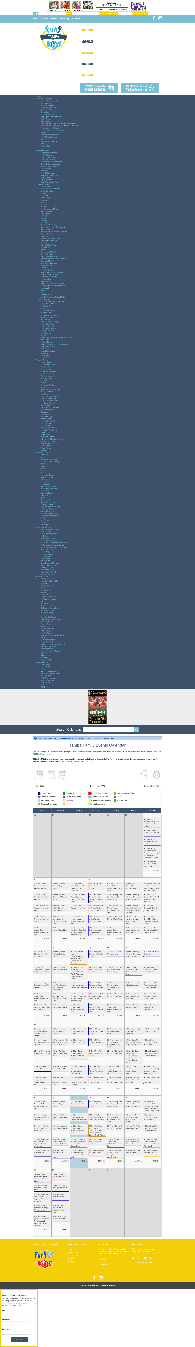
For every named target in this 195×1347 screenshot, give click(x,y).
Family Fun (45, 793)
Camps (38, 96)
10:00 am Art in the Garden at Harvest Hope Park (132, 930)
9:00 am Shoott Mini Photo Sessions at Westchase (41, 1128)
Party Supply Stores (48, 428)
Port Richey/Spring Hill (140, 13)
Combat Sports (46, 590)
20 (108, 1025)
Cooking (43, 468)
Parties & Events (42, 360)
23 (35, 1097)
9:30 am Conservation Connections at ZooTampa (152, 1007)
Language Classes (47, 493)
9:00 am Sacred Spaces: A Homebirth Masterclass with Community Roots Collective (41, 1221)
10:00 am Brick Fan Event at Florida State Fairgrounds (42, 1007)
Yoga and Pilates (46, 660)
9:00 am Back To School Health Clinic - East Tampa (151, 864)
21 (126, 1025)
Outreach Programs (48, 502)
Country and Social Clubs (50, 207)
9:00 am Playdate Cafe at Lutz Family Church (96, 954)
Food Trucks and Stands (49, 400)
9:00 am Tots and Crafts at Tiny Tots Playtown (58, 886)
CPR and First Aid (47, 317)
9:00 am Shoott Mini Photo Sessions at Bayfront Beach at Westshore (41, 1142)
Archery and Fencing (48, 579)
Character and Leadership (50, 461)
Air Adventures (46, 186)
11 (71, 948)
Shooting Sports (46, 633)
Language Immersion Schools (51, 116)
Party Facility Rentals (48, 421)
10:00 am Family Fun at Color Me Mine (41, 1068)
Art (42, 457)
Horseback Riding (47, 612)
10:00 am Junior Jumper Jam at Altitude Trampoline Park (96, 898)
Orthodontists (45, 340)
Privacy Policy (73, 1255)
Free (68, 804)
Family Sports (45, 594)
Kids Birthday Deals (47, 409)
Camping (44, 204)
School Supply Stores (48, 565)
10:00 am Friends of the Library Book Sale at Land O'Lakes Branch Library (78, 931)
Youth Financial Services (49, 182)
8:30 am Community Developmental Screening (132, 1031)
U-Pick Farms (45, 687)
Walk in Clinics (46, 358)
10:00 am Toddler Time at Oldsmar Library (58, 1196)
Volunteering (45, 524)
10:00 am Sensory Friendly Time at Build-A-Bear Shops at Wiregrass (79, 887)
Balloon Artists (46, 367)
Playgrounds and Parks (49, 256)
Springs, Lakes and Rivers (50, 274)
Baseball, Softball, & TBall (50, 581)
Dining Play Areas (47, 549)
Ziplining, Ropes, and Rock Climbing (53, 297)
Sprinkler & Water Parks (49, 276)
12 (90, 948)
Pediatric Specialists (48, 346)
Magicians (44, 412)
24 (53, 1097)
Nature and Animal (47, 500)
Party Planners (46, 425)
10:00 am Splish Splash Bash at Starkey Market (58, 908)
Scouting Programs (47, 511)
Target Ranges (46, 281)
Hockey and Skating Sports (50, 608)
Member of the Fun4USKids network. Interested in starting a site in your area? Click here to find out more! (113, 1251)
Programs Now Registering (50, 506)
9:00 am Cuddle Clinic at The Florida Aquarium (151, 1080)
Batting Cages (46, 198)
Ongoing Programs (48, 804)
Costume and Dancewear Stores (52, 545)
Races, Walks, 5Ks (99, 793)
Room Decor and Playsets (50, 563)
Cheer (43, 588)
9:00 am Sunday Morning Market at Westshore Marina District (40, 1105)
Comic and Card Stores (49, 540)
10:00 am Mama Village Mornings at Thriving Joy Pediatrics (79, 985)
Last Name (6, 1329)
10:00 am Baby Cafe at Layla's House (132, 1006)
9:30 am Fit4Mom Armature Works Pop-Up (96, 1042)
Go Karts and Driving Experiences (53, 227)
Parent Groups (46, 168)
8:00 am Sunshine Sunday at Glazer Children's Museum (41, 1187)
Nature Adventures (47, 254)
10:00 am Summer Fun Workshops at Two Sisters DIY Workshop (59, 986)
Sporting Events (47, 800)
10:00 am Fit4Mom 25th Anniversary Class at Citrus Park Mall (78, 1153)
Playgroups (45, 171)
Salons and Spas (47, 265)
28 (126, 1097)
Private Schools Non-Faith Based (52, 130)
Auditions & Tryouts (99, 797)
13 (108, 948)
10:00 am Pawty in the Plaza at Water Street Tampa (79, 1031)
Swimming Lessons (47, 648)
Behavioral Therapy (48, 304)
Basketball (44, 583)
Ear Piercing (45, 552)
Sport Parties (45, 446)
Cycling (43, 592)
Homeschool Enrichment (49, 488)
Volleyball (44, 653)
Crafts (43, 470)
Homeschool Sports (48, 610)
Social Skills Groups (48, 173)
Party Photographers (48, 423)
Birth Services (45, 308)
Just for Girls (45, 491)
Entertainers (45, 394)
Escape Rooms (46, 213)
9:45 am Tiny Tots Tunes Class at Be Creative (95, 886)
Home (35, 18)
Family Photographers (48, 159)
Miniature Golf (46, 247)
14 (126, 948)
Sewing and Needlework (49, 513)
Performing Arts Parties (49, 430)
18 (72, 1025)
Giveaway (76, 18)
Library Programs (73, 797)
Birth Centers (45, 306)
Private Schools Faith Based (51, 128)
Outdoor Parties (46, 419)
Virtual (43, 522)
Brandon (69, 13)
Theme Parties (46, 448)
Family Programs (47, 482)
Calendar (44, 18)
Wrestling (44, 657)
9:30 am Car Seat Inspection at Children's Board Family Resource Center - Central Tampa (131, 1056)
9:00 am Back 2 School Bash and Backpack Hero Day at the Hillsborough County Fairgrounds (152, 852)
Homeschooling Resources (50, 164)
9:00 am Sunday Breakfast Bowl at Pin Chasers (41, 897)
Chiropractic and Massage (50, 315)
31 (53, 1170)
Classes (69, 800)
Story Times (45, 520)
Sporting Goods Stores (49, 567)
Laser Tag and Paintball (49, 240)
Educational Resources (49, 107)
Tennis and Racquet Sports (50, 651)
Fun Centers (45, 222)
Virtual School (45, 146)
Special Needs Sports (48, 639)
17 (53, 1025)
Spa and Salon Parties (48, 441)
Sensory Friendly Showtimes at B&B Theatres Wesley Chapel (40, 1032)
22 (145, 1025)
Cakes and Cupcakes (48, 371)
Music (43, 497)
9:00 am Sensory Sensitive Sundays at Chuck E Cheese (41, 886)
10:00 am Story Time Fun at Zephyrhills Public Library (114, 897)
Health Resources (42, 299)
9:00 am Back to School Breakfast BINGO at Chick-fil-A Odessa (151, 920)
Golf (42, 601)
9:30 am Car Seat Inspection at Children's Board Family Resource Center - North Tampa (96, 1130)
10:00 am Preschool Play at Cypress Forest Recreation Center (78, 898)
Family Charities (46, 155)
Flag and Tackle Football (49, 597)
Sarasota (104, 1262)
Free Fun (44, 220)
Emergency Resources (49, 152)
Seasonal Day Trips (47, 680)
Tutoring (43, 143)
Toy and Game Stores (48, 574)
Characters (44, 380)
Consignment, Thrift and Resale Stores (54, 543)
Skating (43, 267)
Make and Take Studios (49, 245)
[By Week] (51, 775)
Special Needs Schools (49, 137)
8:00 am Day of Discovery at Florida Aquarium (41, 954)
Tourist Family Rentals (48, 572)
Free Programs (46, 484)
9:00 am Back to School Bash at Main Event (151, 841)
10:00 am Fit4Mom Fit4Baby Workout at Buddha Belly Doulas (59, 1141)
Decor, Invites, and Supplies (50, 389)
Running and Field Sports (50, 628)
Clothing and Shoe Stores (50, 538)
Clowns (43, 382)
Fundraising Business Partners (51, 162)
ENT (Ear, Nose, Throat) (49, 322)
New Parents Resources (49, 166)
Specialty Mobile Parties (49, 443)
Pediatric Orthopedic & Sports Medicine (54, 344)
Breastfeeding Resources (50, 310)
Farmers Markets (47, 554)
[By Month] (39, 775)
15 (145, 948)
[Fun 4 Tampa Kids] (53, 37)
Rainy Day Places (47, 261)
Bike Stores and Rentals (49, 533)
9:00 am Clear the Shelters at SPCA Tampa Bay (150, 1152)
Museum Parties (46, 416)
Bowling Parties (46, 369)
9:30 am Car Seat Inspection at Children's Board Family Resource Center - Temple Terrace (77, 957)
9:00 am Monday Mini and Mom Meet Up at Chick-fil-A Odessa (60, 1042)
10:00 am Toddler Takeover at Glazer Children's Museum (96, 985)
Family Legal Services (48, 157)
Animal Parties (46, 362)
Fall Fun (43, 669)
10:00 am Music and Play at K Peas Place (78, 907)
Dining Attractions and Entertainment (54, 547)
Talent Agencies (46, 180)
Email (4, 1310)
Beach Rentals (46, 531)
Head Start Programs (48, 110)
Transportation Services (49, 141)
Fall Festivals (45, 666)
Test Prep (44, 139)
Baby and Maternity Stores (50, 529)
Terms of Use (73, 1252)
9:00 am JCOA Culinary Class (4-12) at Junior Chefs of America (151, 898)
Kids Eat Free (45, 558)
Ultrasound (44, 353)
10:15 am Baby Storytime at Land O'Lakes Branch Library (95, 931)
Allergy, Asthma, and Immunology (52, 301)
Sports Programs (42, 576)
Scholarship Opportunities (50, 134)
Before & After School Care (50, 101)
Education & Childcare (44, 98)
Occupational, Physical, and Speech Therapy (57, 337)
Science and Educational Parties (52, 439)
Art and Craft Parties (48, 364)
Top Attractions (46, 288)
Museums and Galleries (49, 252)
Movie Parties (45, 414)
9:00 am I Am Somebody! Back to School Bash (151, 908)
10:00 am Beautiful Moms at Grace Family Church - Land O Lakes (78, 1081)
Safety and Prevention (48, 509)
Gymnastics (45, 603)
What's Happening (42, 662)
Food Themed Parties (48, 398)
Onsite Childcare (46, 121)
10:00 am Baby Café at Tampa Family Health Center (96, 908)
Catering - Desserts (47, 376)
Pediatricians (45, 349)
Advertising (64, 18)
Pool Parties (45, 434)
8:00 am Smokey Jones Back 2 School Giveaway (151, 832)
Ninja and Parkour (47, 621)
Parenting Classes (47, 504)
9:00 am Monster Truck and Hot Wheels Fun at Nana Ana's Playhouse (133, 909)
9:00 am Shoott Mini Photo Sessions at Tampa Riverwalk (151, 985)
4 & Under (44, 455)
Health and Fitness (47, 606)
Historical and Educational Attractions (54, 231)
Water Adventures (47, 295)
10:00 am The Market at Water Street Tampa (42, 1052)
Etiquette (44, 479)
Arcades (43, 193)
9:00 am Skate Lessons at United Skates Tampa (150, 969)
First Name (6, 1319)
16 (35, 1025)
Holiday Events (123, 800)
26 (90, 1097)
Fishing (43, 218)
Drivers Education (47, 477)
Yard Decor (45, 450)
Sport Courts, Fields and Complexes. (54, 272)
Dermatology (45, 319)
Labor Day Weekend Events (50, 673)
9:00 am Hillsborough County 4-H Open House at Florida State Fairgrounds (152, 1142)
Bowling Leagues (47, 585)
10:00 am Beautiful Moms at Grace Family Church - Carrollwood (114, 1153)
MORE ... (156, 870)
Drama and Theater (48, 475)
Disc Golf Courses (47, 211)
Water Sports (45, 655)
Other (119, 797)
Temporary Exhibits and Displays (52, 283)
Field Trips (44, 216)
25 (72, 1097)
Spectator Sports (46, 270)
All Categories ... (98, 804)
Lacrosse (44, 615)
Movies (43, 249)
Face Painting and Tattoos (50, 396)
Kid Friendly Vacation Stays (50, 238)
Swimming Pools (46, 279)
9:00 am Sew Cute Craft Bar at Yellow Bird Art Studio (150, 996)
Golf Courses (45, 229)
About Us (71, 1258)
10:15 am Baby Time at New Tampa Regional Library (96, 919)
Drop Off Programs (47, 105)
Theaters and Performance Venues (53, 286)
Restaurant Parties (47, 437)
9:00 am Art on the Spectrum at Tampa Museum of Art (41, 1208)
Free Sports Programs (48, 599)
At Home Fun (45, 195)
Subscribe (19, 1340)
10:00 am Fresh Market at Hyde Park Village (41, 919)
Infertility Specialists (48, 331)
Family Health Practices (49, 328)
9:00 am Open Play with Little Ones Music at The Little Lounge (133, 897)
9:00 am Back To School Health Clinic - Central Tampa (151, 930)
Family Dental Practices (49, 326)
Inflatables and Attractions (50, 407)
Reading (43, 132)
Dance (43, 473)
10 (53, 948)
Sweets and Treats (47, 570)
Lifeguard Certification (48, 617)
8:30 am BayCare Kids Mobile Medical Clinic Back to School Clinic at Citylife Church (152, 887)
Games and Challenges (49, 225)
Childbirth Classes (47, 313)
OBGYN (43, 335)
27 (108, 1097)
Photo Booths (45, 432)
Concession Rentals (48, 385)
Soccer (43, 637)
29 (145, 1097)
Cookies (43, 387)
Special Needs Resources (50, 175)
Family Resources (42, 150)
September (149, 786)
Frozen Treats (46, 556)
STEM (43, 518)
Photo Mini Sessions (48, 678)
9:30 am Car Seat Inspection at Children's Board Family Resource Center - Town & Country (77, 972)
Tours (43, 290)
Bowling (43, 202)
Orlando (104, 1259)
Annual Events (46, 664)
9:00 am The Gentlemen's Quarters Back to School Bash (42, 969)
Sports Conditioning (48, 642)
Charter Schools (46, 103)
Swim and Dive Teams (48, 646)
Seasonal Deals (46, 682)
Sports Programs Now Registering (53, 644)
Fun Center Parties (47, 403)
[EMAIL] (156, 775)
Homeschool (45, 112)
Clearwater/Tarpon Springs (108, 13)
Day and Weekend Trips (49, 209)
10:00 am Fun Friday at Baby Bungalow (132, 984)
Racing (43, 626)
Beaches (44, 200)
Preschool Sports (47, 624)
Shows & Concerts (48, 797)
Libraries (44, 243)
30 (35, 1170)
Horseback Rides (47, 234)
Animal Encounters (47, 191)
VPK (42, 148)
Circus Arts (44, 464)
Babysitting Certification (49, 459)
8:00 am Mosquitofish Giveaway (151, 953)
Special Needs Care (48, 351)
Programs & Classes (43, 452)
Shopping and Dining (43, 527)
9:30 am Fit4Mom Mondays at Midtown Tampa (59, 897)
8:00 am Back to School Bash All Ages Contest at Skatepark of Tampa (151, 822)
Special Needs (72, 793)
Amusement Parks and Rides (51, 189)
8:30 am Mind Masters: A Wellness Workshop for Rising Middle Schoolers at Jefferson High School (151, 1106)
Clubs (43, 466)
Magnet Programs (47, 119)
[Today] (63, 775)
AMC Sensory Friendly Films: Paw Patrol (152, 1030)
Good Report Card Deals (49, 671)
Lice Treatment (46, 333)
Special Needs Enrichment (50, 515)
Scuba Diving (45, 630)
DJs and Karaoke (47, 391)
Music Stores (45, 561)
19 (90, 1025)
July (42, 786)
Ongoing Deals (46, 676)
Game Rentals (46, 405)
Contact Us (72, 1261)
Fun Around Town (42, 184)
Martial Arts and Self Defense (51, 619)
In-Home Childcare (47, 114)
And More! (104, 1265)
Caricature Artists (47, 373)
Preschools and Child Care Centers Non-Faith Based (59, 125)
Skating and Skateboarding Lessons (53, 635)
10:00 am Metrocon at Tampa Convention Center (42, 908)
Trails (42, 292)
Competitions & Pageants (101, 800)
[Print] (145, 775)
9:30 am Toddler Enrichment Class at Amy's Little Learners (96, 1117)
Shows (43, 685)
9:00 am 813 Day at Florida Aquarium (114, 953)
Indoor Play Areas (47, 236)
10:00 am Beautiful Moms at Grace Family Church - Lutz (114, 1080)
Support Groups (46, 177)
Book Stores (45, 536)
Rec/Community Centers (49, 263)
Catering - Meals (46, 378)
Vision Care (45, 355)
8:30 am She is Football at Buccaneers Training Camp (114, 887)
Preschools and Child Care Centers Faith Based (58, 123)
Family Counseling (47, 324)
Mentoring (44, 495)
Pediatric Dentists (47, 342)
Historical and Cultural (48, 486)
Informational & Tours (126, 793)
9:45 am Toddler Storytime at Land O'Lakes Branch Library (131, 920)
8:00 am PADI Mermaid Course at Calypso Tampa (132, 886)
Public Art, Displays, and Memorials (53, 258)
